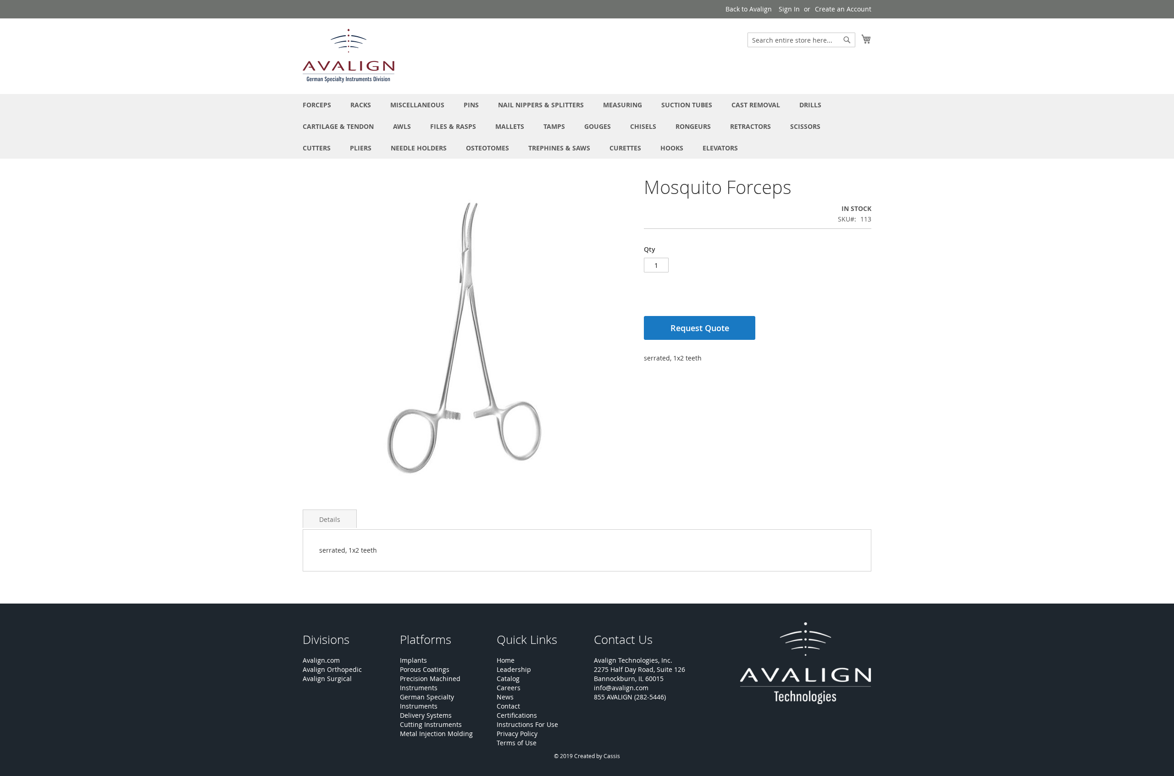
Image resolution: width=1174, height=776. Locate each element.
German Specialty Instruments (427, 701)
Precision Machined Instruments (430, 683)
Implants (413, 660)
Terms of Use (517, 742)
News (505, 697)
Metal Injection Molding (436, 733)
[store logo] (348, 56)
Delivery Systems (426, 715)
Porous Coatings (424, 669)
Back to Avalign (748, 9)
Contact (508, 706)
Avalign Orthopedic (332, 669)
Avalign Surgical (327, 678)
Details (329, 519)
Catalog (508, 678)
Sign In (789, 9)
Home (506, 660)
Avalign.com (321, 660)
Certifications (517, 715)
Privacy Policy (517, 733)
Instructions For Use (527, 724)
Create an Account (843, 9)
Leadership (514, 669)
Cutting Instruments (431, 724)
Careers (509, 687)
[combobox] (801, 40)
